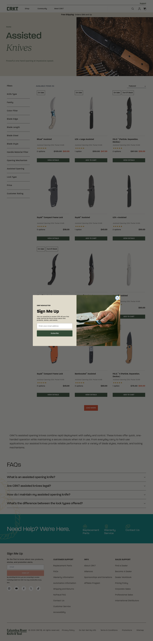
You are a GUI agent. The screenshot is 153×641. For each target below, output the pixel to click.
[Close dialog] (117, 298)
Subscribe (55, 333)
